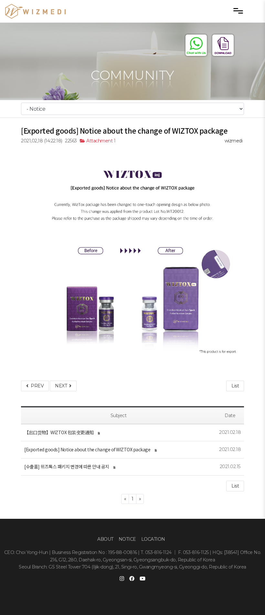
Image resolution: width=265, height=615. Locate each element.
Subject (119, 415)
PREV (36, 386)
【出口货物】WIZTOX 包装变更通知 (59, 432)
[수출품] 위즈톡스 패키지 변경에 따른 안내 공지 (66, 466)
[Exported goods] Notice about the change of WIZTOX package (87, 449)
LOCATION (153, 539)
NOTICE (127, 539)
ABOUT (105, 539)
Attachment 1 (100, 141)
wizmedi (234, 141)
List (235, 386)
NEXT (62, 386)
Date (230, 415)
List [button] (235, 486)
